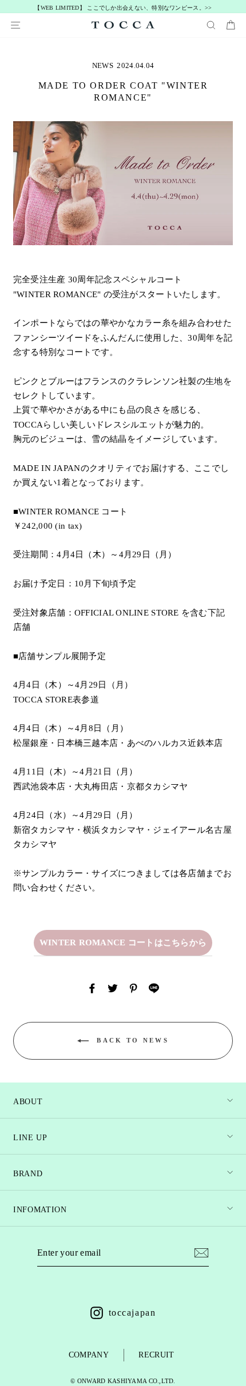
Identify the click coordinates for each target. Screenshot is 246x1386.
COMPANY (89, 1355)
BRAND (27, 1173)
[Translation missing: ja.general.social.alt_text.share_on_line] (154, 987)
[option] (123, 8)
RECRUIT (156, 1355)
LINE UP (30, 1137)
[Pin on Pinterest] (133, 987)
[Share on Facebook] (92, 987)
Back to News (131, 1039)
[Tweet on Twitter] (113, 987)
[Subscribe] (201, 1253)
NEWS (102, 65)
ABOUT (27, 1101)
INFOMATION (40, 1209)
